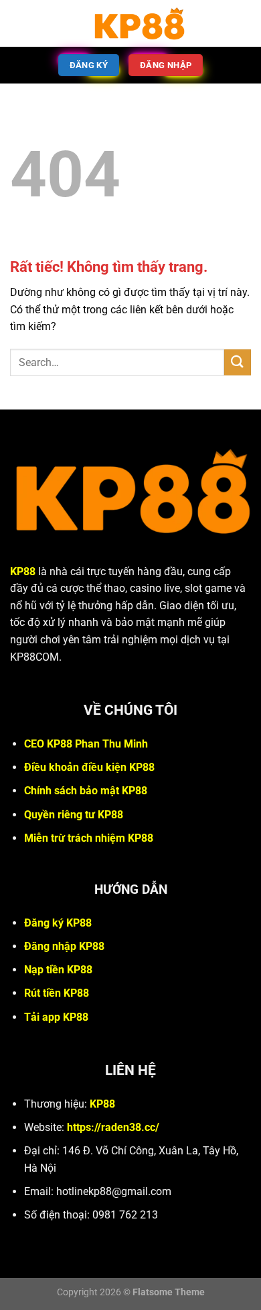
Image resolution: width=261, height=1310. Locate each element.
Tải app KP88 (56, 1017)
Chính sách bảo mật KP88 (85, 790)
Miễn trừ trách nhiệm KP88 (88, 838)
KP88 (22, 571)
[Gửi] (237, 362)
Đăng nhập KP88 (64, 946)
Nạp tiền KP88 (58, 969)
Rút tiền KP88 (56, 993)
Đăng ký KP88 (58, 923)
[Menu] (18, 23)
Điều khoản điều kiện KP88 (89, 767)
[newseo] (138, 23)
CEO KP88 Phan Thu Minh (86, 744)
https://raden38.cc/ (113, 1127)
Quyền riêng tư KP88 (73, 814)
